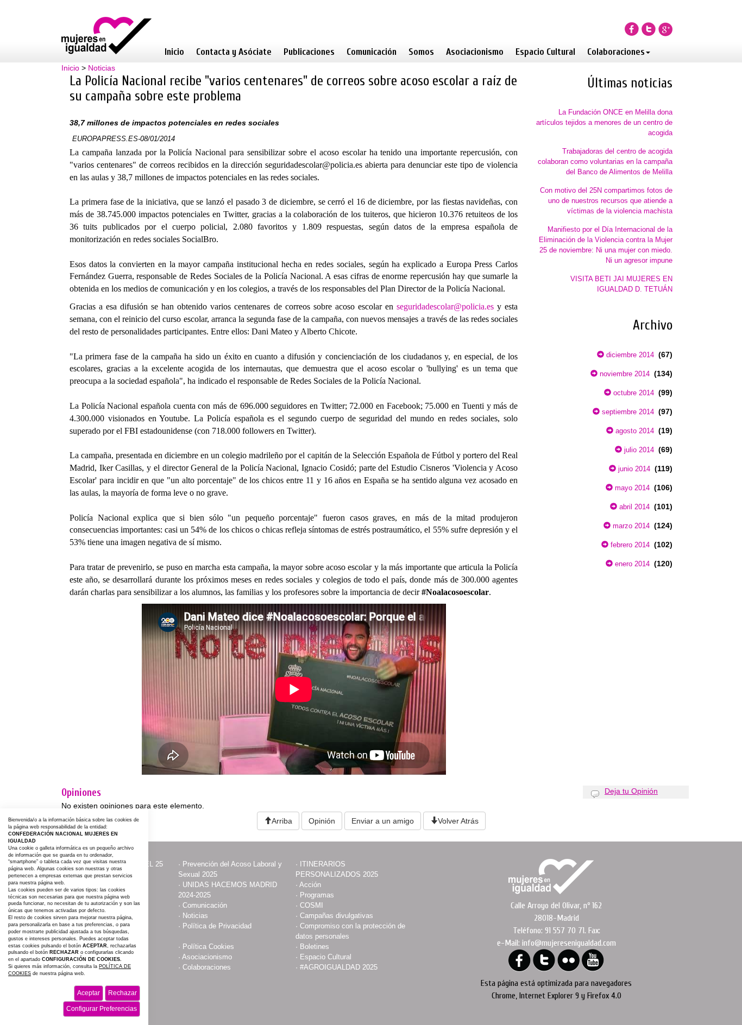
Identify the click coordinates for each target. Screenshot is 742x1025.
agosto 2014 (633, 431)
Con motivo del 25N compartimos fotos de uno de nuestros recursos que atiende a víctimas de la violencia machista (606, 200)
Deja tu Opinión (631, 791)
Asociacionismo (475, 52)
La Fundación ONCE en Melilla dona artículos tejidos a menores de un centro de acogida (604, 122)
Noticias (101, 68)
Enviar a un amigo (382, 821)
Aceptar (88, 993)
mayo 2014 (631, 488)
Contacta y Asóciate (234, 52)
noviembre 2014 (624, 374)
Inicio (174, 52)
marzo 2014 (630, 526)
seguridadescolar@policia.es (445, 306)
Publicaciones (309, 52)
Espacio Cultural (545, 52)
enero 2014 (631, 564)
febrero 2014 (629, 545)
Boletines (314, 946)
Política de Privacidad (217, 926)
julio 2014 (638, 450)
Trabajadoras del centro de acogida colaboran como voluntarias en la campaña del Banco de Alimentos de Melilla (605, 161)
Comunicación (372, 52)
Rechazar (122, 993)
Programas (317, 895)
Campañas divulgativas (336, 916)
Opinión (322, 821)
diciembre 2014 (629, 355)
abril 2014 (633, 507)
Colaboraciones (616, 52)
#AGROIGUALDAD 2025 (339, 967)
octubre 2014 (632, 393)
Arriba (282, 821)
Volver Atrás (458, 821)
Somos (421, 52)
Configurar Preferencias (101, 1009)
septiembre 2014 (627, 412)
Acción (310, 885)
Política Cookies (208, 946)
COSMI (311, 905)
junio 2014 (633, 469)
